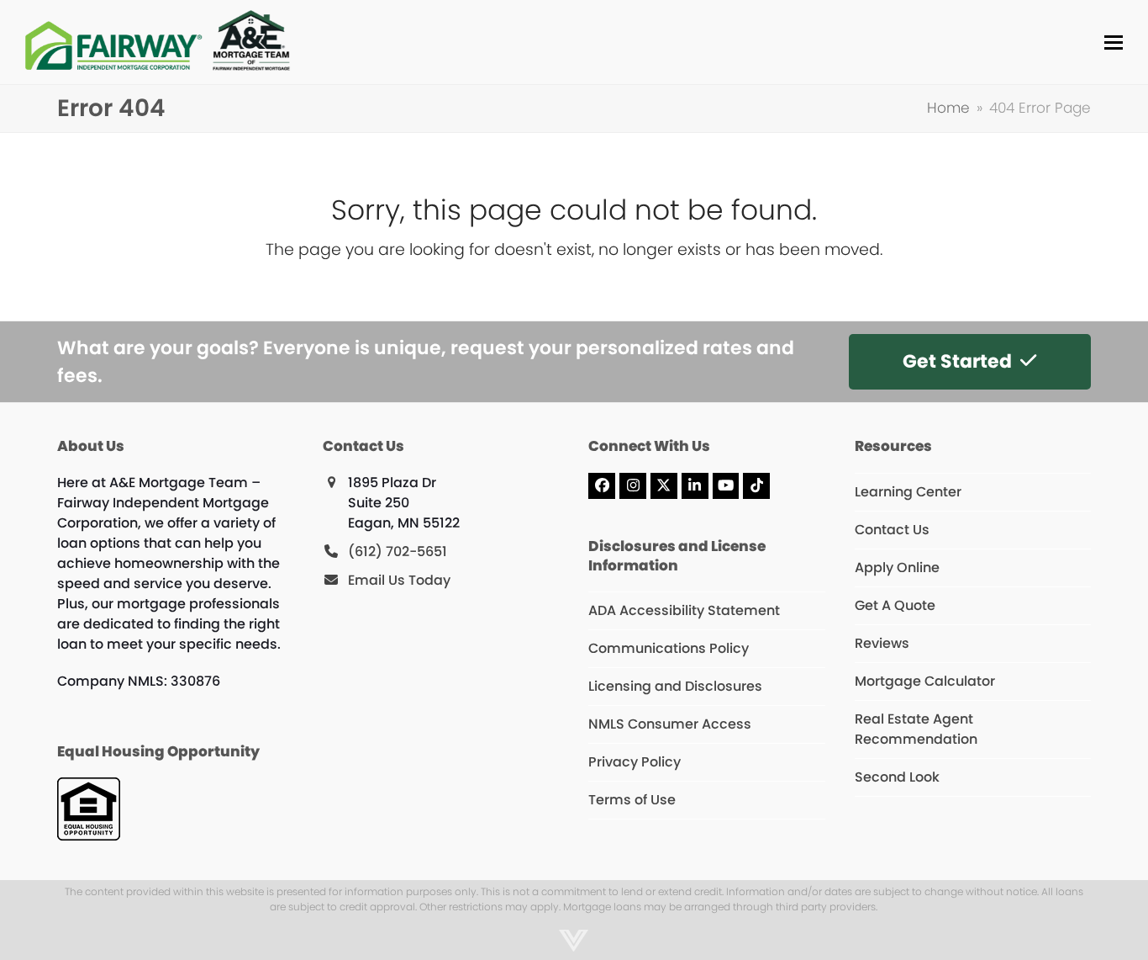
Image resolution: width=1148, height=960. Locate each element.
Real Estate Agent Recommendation (916, 729)
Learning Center (908, 491)
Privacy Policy (634, 762)
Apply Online (897, 567)
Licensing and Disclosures (675, 686)
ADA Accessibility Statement (684, 610)
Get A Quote (895, 605)
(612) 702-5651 (397, 551)
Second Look (897, 777)
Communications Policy (668, 648)
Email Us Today (399, 580)
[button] (1113, 42)
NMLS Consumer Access (669, 724)
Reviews (882, 643)
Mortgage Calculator (925, 681)
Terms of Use (632, 799)
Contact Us (892, 529)
